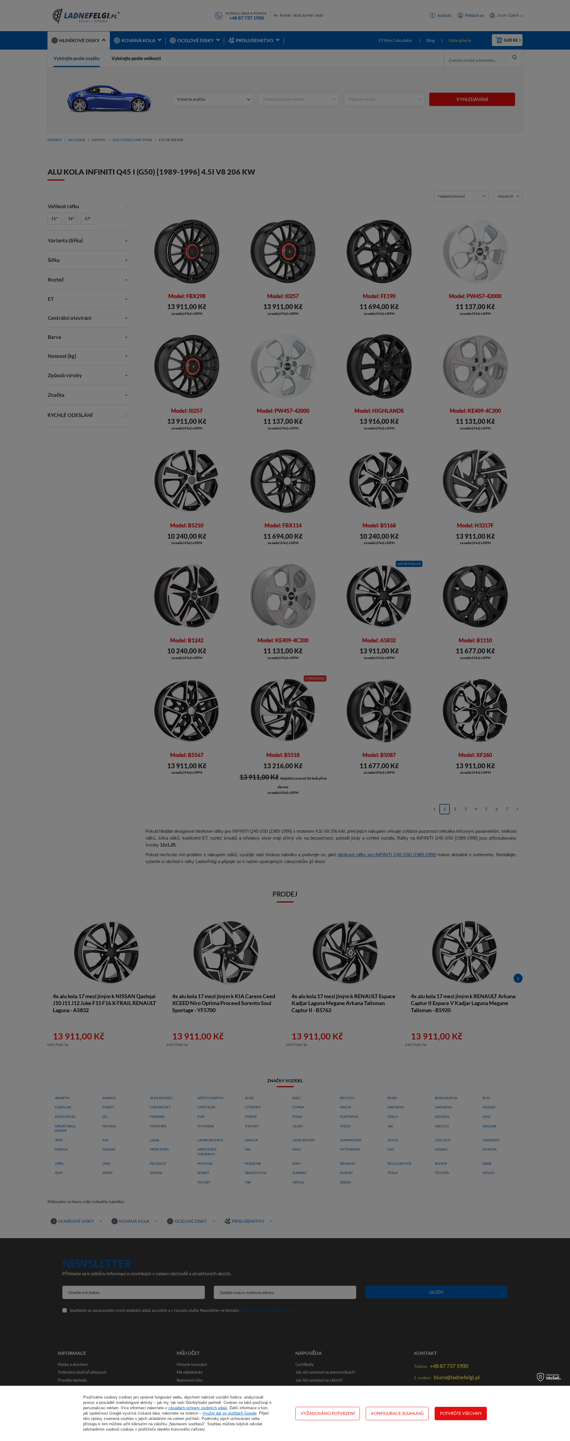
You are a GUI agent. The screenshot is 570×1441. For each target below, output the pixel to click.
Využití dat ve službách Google (229, 1413)
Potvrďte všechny (461, 1413)
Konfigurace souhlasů (397, 1413)
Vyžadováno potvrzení (328, 1413)
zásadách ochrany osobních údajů (197, 1408)
